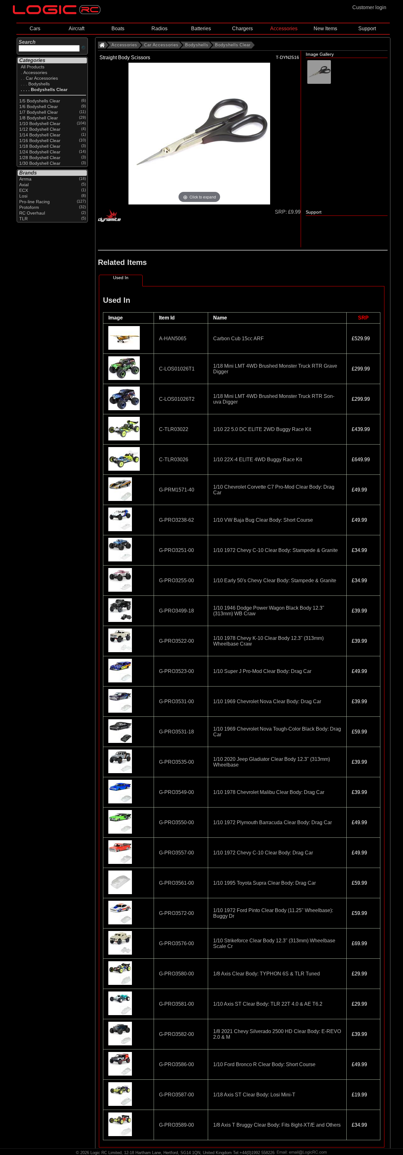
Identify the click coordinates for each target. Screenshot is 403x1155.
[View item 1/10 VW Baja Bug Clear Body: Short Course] (120, 529)
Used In (120, 277)
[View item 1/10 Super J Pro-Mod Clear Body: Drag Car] (120, 680)
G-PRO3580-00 (176, 973)
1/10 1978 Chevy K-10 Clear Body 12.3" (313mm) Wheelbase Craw (268, 640)
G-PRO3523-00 (176, 671)
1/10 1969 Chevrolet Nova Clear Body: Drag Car (267, 701)
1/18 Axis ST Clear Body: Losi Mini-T (254, 1094)
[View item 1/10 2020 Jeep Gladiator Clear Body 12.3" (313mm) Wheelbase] (120, 771)
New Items (325, 28)
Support (367, 28)
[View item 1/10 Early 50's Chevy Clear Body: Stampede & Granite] (120, 590)
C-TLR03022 (173, 429)
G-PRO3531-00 (176, 701)
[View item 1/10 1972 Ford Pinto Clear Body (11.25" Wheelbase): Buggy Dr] (120, 922)
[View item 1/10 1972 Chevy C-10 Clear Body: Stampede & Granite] (120, 559)
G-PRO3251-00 (176, 550)
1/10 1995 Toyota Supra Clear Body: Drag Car (264, 883)
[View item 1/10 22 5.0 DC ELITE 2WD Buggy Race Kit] (124, 438)
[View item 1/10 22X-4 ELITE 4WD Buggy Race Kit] (124, 469)
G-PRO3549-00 (176, 792)
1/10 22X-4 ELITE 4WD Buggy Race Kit (257, 459)
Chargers (242, 28)
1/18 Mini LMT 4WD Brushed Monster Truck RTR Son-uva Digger (273, 399)
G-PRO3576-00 (176, 943)
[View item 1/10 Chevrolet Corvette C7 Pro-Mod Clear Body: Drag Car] (120, 499)
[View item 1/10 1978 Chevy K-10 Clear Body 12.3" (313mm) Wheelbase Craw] (120, 650)
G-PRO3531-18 (176, 731)
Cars (35, 28)
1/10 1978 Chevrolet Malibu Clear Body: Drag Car (268, 792)
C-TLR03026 (173, 459)
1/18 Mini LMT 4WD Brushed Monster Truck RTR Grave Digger (275, 368)
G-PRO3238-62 (176, 520)
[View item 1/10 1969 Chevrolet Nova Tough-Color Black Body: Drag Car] (120, 741)
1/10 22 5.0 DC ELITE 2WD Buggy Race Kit (262, 429)
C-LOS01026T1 (177, 368)
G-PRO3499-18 (176, 610)
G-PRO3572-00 (176, 913)
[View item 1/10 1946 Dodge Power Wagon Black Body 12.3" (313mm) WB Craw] (120, 620)
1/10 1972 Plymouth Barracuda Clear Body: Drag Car (272, 822)
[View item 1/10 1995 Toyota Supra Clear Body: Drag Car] (120, 892)
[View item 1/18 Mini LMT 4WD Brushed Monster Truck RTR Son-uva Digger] (124, 408)
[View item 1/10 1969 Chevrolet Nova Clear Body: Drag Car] (120, 711)
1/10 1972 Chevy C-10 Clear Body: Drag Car (263, 852)
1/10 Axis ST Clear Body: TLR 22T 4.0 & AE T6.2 (267, 1004)
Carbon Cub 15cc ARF (238, 338)
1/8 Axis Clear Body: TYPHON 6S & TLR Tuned (266, 973)
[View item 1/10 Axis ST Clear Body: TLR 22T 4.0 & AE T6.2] (120, 1013)
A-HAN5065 (172, 338)
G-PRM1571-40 (176, 489)
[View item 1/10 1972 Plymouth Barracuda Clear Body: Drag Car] (120, 832)
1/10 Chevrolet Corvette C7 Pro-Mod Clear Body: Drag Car (273, 489)
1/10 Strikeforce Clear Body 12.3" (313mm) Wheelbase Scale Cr (274, 943)
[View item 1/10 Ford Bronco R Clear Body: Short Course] (120, 1074)
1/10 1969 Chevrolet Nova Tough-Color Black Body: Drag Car (277, 731)
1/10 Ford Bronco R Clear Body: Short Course (264, 1064)
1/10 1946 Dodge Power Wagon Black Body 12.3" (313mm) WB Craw (268, 610)
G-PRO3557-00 (176, 852)
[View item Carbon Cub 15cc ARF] (124, 348)
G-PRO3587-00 (176, 1094)
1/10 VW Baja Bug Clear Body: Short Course (263, 520)
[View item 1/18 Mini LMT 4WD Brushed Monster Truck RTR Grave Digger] (124, 378)
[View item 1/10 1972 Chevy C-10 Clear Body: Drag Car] (120, 862)
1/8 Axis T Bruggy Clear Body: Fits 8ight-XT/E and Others (277, 1125)
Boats (117, 28)
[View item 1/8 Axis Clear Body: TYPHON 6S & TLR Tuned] (120, 983)
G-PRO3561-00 (176, 883)
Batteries (201, 28)
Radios (159, 28)
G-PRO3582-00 (176, 1034)
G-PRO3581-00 (176, 1004)
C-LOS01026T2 (177, 399)
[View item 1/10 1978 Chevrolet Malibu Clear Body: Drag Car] (120, 801)
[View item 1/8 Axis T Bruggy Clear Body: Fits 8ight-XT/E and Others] (120, 1134)
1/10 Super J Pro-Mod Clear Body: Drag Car (262, 671)
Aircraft (76, 28)
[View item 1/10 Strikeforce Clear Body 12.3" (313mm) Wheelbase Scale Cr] (120, 953)
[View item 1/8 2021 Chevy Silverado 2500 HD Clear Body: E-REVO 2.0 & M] (120, 1043)
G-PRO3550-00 (176, 822)
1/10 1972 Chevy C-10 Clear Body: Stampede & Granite (275, 550)
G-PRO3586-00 (176, 1064)
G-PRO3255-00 (176, 580)
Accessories (284, 28)
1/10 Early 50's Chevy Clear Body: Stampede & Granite (274, 580)
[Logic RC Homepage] (57, 12)
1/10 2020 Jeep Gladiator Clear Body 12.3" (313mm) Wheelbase (271, 761)
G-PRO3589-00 (176, 1125)
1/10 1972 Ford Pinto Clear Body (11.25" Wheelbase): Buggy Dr (273, 913)
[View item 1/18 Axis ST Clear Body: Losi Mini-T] (120, 1104)
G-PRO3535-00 (176, 762)
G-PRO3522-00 (176, 641)
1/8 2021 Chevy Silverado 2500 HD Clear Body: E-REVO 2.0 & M (277, 1034)
